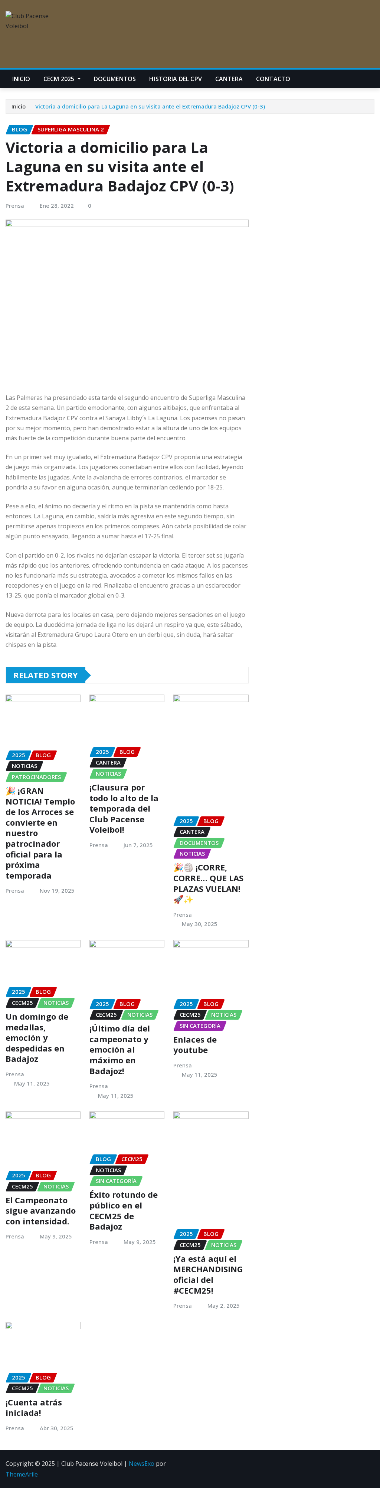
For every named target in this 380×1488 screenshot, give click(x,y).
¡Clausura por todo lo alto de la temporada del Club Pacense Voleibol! (123, 808)
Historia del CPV (175, 79)
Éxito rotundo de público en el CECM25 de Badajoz (123, 1210)
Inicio (21, 79)
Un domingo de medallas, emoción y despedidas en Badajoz (37, 1037)
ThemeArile (22, 1474)
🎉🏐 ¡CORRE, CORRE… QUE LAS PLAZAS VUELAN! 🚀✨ (208, 883)
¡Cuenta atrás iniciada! (34, 1407)
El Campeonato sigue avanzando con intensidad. (41, 1210)
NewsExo (141, 1463)
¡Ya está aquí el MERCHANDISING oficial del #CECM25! (208, 1274)
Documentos (115, 79)
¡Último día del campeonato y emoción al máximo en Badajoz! (119, 1049)
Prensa (15, 205)
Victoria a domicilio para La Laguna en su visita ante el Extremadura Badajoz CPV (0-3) (150, 106)
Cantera (229, 79)
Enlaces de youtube (195, 1045)
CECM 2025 (59, 79)
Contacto (273, 79)
